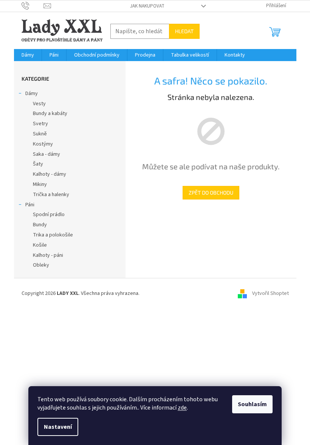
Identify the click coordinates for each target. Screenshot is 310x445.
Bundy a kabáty (50, 113)
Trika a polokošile (53, 235)
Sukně (40, 134)
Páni (29, 205)
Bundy (40, 225)
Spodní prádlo (49, 214)
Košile (40, 245)
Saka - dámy (46, 154)
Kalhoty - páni (48, 255)
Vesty (39, 103)
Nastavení (58, 427)
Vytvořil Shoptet (270, 293)
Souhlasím (252, 404)
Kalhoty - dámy (49, 174)
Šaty (38, 164)
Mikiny (40, 184)
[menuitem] (28, 55)
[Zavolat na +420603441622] (33, 5)
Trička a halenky (51, 194)
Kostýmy (43, 144)
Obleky (41, 265)
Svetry (40, 123)
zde (182, 408)
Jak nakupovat (147, 6)
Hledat (184, 31)
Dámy (31, 93)
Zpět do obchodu (211, 192)
